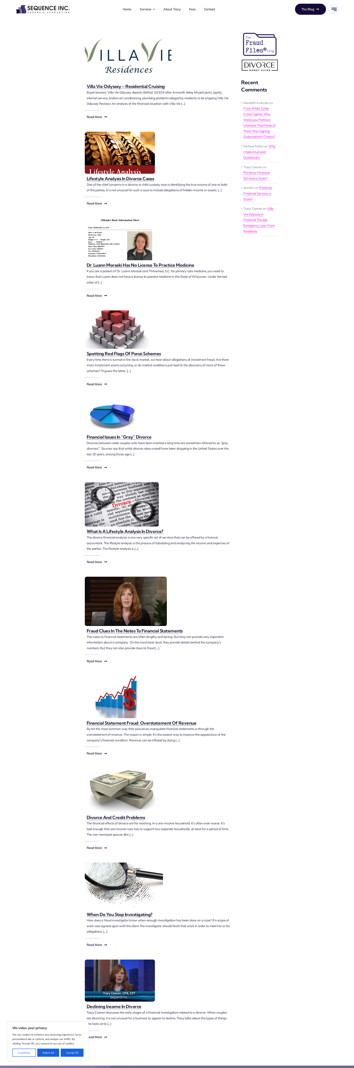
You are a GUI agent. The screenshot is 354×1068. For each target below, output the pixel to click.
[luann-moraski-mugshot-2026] (120, 220)
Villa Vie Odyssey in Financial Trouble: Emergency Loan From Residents (259, 220)
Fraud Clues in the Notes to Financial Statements (135, 630)
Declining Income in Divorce (114, 1006)
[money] (122, 770)
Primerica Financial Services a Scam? (257, 193)
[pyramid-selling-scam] (117, 312)
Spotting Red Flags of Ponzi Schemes (124, 353)
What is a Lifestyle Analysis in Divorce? (125, 531)
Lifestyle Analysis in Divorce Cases (120, 178)
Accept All (72, 1052)
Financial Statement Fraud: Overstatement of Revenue (142, 723)
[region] (47, 1041)
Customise (24, 1052)
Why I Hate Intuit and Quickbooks (259, 151)
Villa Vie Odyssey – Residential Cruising (126, 86)
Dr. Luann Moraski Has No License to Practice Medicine (140, 265)
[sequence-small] (42, 5)
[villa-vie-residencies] (128, 31)
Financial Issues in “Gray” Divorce (119, 437)
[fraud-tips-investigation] (124, 864)
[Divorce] (122, 484)
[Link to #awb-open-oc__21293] (334, 9)
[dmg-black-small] (259, 61)
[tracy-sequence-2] (120, 961)
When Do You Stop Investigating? (119, 914)
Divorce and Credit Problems (116, 817)
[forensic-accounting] (126, 578)
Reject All (48, 1052)
